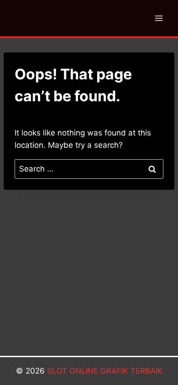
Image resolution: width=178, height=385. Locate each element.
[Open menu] (158, 18)
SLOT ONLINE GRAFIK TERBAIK (104, 370)
